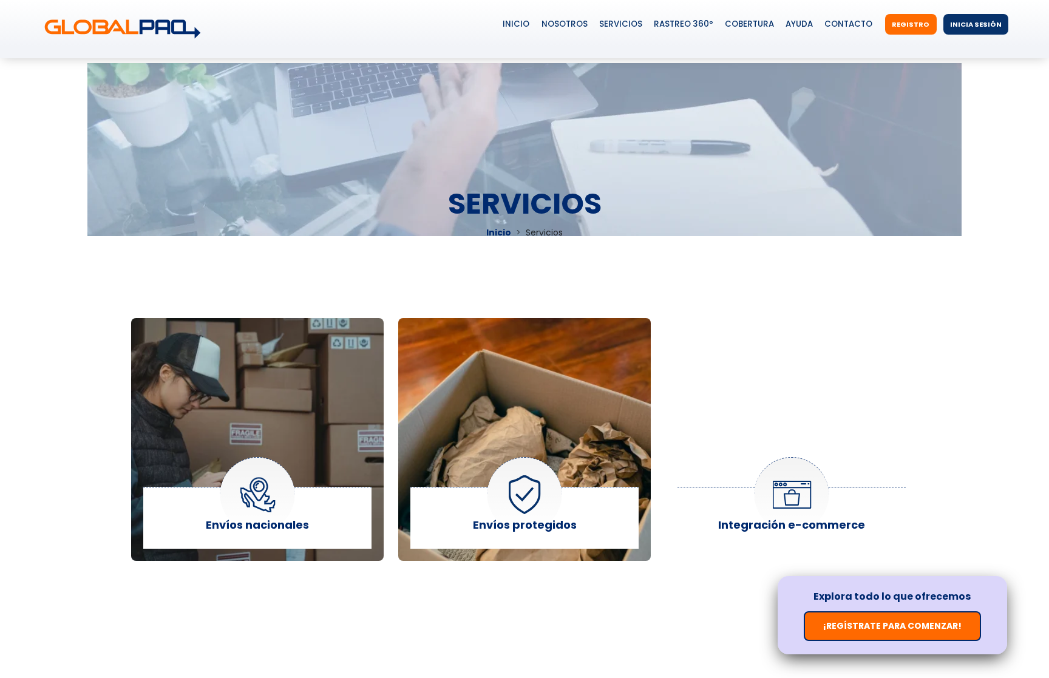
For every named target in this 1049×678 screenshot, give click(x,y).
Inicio (516, 24)
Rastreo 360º (683, 24)
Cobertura (749, 24)
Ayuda (799, 24)
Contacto (848, 24)
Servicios (620, 24)
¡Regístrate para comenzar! (892, 626)
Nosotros (564, 24)
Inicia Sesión (976, 24)
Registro (910, 24)
